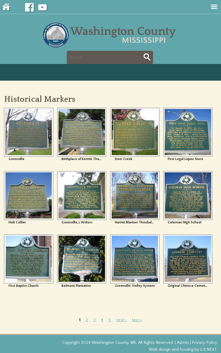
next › (121, 320)
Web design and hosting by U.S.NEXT (183, 349)
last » (137, 320)
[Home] (111, 47)
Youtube (43, 7)
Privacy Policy (204, 342)
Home (6, 6)
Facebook (29, 7)
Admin (183, 342)
